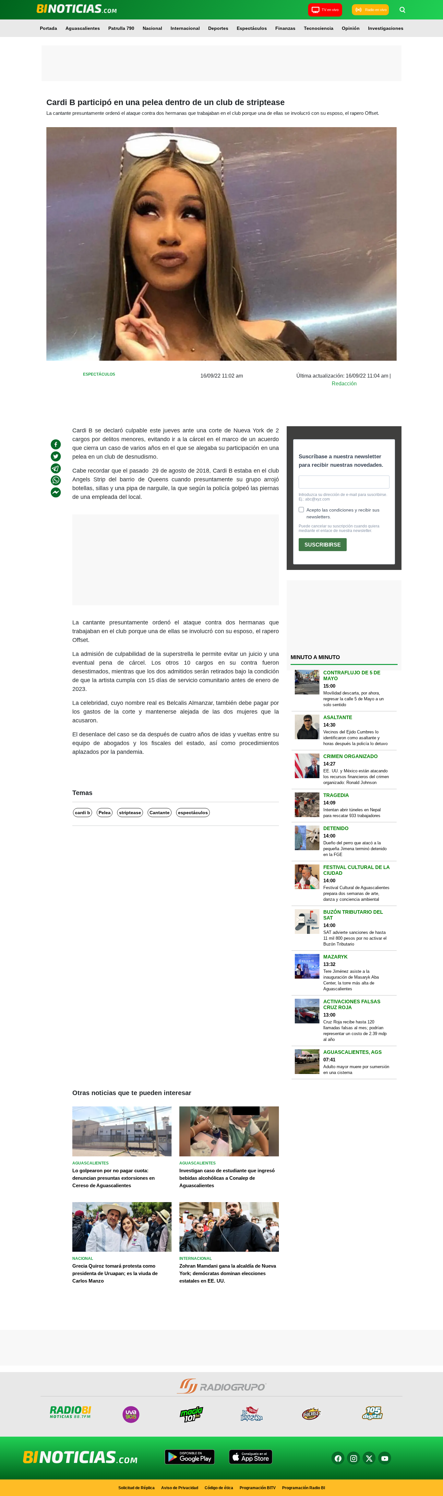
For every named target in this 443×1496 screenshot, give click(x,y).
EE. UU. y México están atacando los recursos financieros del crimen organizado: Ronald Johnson (356, 776)
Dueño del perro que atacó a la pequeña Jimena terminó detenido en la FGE (355, 848)
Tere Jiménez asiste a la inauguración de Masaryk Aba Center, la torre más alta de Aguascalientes (351, 980)
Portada (48, 28)
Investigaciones (385, 28)
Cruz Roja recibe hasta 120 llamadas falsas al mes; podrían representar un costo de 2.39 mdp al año (355, 1030)
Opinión (351, 28)
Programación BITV (258, 1488)
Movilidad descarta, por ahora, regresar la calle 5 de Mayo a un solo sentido (353, 699)
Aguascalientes (83, 28)
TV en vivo (330, 10)
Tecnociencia (318, 28)
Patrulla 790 (121, 28)
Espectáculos (252, 28)
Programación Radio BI (303, 1488)
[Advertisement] (221, 63)
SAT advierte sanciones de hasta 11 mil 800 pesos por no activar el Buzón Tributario (355, 938)
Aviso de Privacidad (179, 1488)
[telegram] (56, 468)
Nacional (152, 28)
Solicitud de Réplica (136, 1488)
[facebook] (56, 444)
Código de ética (219, 1488)
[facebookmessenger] (56, 492)
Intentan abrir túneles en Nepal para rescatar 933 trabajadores (352, 812)
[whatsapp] (56, 480)
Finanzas (285, 28)
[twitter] (56, 456)
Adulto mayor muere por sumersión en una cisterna (356, 1069)
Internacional (185, 28)
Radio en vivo (376, 10)
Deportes (218, 28)
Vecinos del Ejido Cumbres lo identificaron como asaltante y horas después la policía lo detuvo (355, 738)
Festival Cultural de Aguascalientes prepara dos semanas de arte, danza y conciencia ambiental (356, 893)
